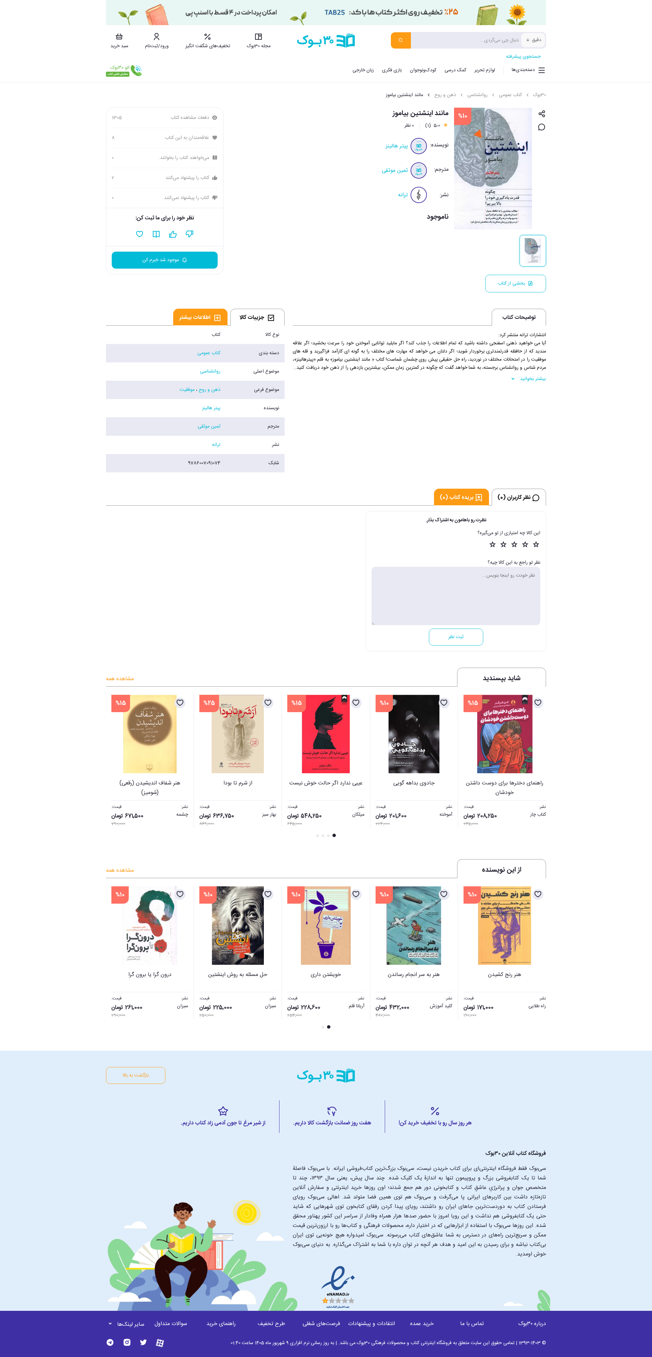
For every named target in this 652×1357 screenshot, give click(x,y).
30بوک (539, 95)
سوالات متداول (171, 1323)
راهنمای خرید (221, 1323)
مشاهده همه (120, 679)
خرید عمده (422, 1323)
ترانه (403, 195)
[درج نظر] (542, 127)
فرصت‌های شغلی (321, 1323)
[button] (114, 766)
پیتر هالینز (397, 146)
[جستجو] (401, 40)
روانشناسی (477, 95)
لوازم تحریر (484, 70)
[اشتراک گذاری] (542, 114)
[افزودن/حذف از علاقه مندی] (537, 703)
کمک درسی (455, 70)
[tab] (257, 317)
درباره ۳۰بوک (532, 1323)
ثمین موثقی (395, 170)
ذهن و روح (445, 95)
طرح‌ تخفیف (271, 1323)
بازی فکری (392, 70)
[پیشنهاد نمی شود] (189, 234)
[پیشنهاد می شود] (173, 234)
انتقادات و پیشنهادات (371, 1323)
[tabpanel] (195, 399)
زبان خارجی (363, 70)
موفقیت (187, 390)
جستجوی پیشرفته (523, 57)
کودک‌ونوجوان (423, 70)
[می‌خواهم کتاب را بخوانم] (156, 234)
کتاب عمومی (510, 95)
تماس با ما (472, 1323)
